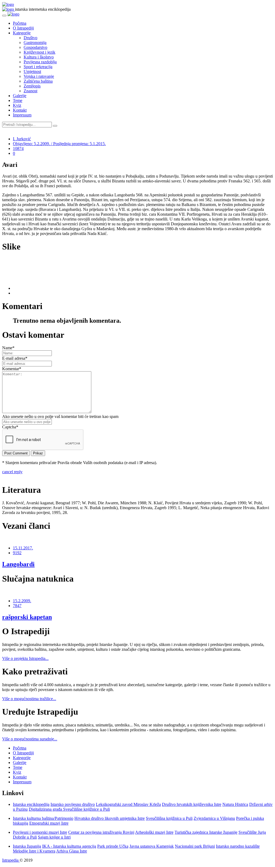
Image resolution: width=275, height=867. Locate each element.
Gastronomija (35, 42)
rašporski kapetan (27, 616)
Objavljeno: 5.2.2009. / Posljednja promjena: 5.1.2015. (59, 143)
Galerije (19, 95)
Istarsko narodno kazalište (238, 846)
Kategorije (22, 33)
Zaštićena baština (38, 81)
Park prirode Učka (112, 846)
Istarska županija (27, 846)
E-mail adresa (14, 358)
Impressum (22, 115)
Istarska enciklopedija (31, 804)
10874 (18, 148)
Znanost (30, 91)
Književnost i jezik (39, 52)
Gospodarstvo (35, 47)
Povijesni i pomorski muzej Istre (40, 832)
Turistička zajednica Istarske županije (206, 832)
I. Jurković (22, 139)
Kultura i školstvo (39, 57)
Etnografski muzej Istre (48, 823)
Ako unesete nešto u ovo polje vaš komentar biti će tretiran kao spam (60, 416)
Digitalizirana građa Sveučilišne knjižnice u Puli (69, 809)
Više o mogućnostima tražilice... (29, 698)
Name (8, 348)
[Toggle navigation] (4, 15)
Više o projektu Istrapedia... (25, 658)
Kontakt (20, 110)
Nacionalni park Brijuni (195, 846)
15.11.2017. (23, 548)
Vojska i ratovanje (39, 76)
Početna (19, 23)
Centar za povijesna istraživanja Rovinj (101, 832)
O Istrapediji (23, 28)
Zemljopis (32, 86)
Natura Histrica (235, 804)
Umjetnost (32, 71)
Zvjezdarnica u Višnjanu (214, 818)
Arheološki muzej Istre (154, 832)
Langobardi (18, 564)
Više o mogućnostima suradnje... (29, 739)
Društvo (30, 37)
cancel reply (12, 471)
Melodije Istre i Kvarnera (34, 851)
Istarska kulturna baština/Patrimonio (43, 818)
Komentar (11, 368)
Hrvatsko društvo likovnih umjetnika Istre (109, 818)
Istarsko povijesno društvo (72, 804)
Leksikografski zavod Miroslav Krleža (128, 804)
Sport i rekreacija (38, 66)
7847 (17, 605)
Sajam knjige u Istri (54, 837)
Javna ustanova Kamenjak (151, 846)
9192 (17, 552)
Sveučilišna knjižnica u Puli (169, 818)
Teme (17, 100)
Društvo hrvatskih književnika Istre (191, 804)
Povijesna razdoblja (40, 62)
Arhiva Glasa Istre (71, 851)
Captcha (10, 427)
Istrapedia (11, 860)
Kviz (17, 105)
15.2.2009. (22, 600)
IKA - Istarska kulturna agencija (69, 846)
